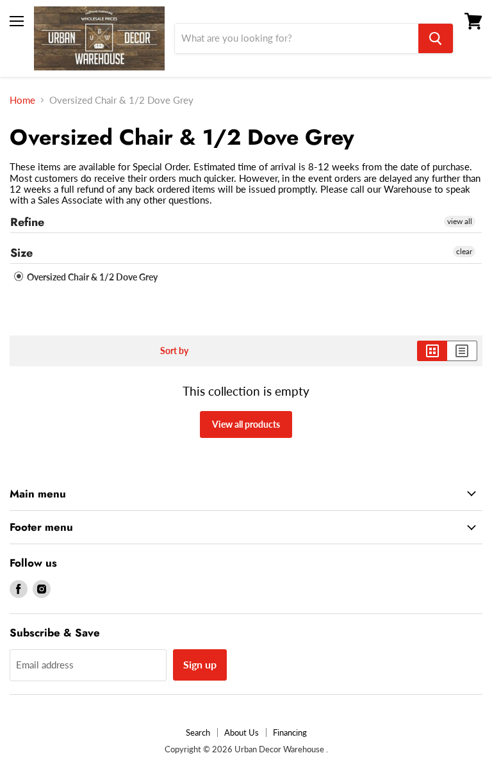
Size (21, 253)
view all (459, 221)
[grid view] (432, 351)
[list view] (462, 351)
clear (464, 251)
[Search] (435, 38)
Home (22, 100)
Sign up (200, 664)
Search (198, 732)
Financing (290, 732)
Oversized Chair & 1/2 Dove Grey (91, 276)
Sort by (174, 351)
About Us (241, 732)
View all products (246, 424)
